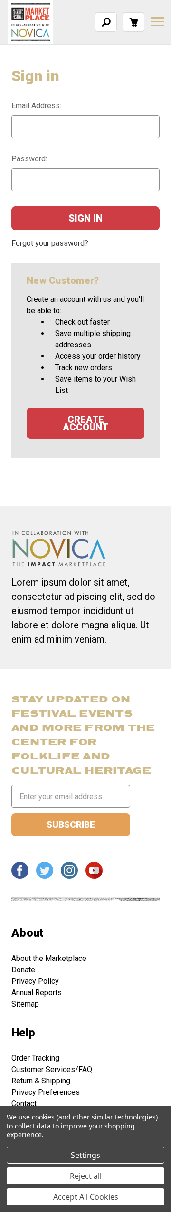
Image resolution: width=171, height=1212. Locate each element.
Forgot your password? (49, 243)
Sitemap (25, 1003)
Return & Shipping (40, 1080)
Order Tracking (35, 1058)
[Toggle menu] (157, 21)
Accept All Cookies (85, 1197)
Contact (24, 1103)
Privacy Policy (35, 981)
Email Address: (36, 105)
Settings (85, 1155)
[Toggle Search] (106, 21)
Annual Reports (36, 992)
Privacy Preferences (45, 1092)
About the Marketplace (48, 958)
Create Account (85, 423)
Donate (23, 969)
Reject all (86, 1176)
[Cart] (133, 21)
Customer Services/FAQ (51, 1069)
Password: (29, 158)
